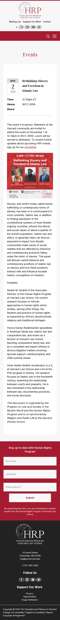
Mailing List (15, 21)
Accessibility (18, 612)
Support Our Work (32, 21)
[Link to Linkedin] (27, 27)
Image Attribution (29, 599)
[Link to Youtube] (33, 27)
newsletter (30, 147)
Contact (47, 21)
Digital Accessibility (35, 612)
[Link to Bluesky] (39, 27)
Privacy (29, 593)
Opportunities (29, 596)
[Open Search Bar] (48, 37)
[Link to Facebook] (21, 27)
